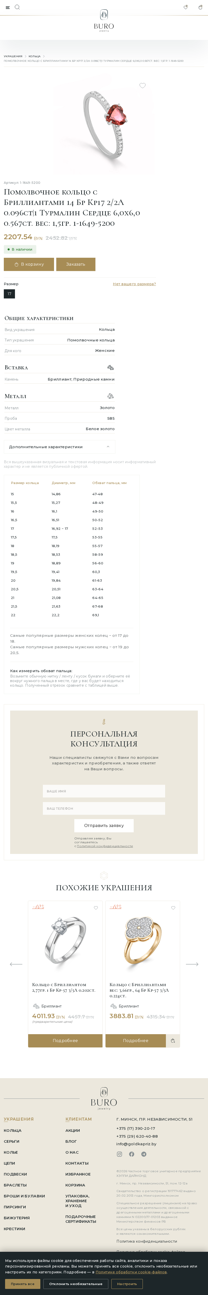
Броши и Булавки (24, 1196)
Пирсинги (15, 1206)
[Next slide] (192, 965)
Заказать (75, 264)
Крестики (14, 1228)
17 (9, 294)
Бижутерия (17, 1217)
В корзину (32, 264)
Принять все (22, 1284)
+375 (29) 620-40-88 (137, 1136)
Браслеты (15, 1185)
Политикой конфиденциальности (105, 846)
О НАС (72, 1152)
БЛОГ (71, 1141)
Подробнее (65, 1040)
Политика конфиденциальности (146, 1241)
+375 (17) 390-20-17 (135, 1128)
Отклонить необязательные (75, 1284)
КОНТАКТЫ (77, 1163)
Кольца (35, 56)
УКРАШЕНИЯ (13, 56)
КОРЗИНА (75, 1185)
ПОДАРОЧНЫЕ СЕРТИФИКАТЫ (80, 1219)
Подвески (15, 1174)
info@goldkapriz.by (136, 1143)
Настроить (127, 1284)
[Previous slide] (16, 965)
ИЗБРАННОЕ (78, 1174)
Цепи (9, 1163)
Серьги (12, 1141)
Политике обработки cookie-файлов (131, 1272)
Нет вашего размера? (134, 284)
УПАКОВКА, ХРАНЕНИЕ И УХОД (77, 1201)
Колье (11, 1152)
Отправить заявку (104, 825)
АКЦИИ (72, 1130)
